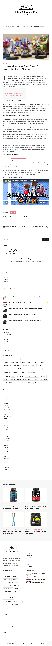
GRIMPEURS (6, 339)
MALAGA (28, 376)
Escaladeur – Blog (26, 259)
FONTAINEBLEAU (7, 372)
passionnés (31, 261)
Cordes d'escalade (7, 284)
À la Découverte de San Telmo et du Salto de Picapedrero (14, 226)
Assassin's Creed (7, 579)
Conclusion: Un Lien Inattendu (10, 97)
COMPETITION (16, 365)
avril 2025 (6, 427)
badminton (6, 362)
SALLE (5, 382)
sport (16, 382)
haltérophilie (23, 372)
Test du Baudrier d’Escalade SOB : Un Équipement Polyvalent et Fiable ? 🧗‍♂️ (25, 320)
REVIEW (5, 348)
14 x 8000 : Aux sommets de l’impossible (40, 226)
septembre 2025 (7, 416)
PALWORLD (13, 379)
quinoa (24, 379)
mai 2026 (6, 398)
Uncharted (30, 382)
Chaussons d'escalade (8, 275)
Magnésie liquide (7, 272)
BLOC (29, 362)
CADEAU (35, 362)
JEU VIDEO (19, 216)
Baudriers (6, 279)
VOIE (36, 382)
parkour (19, 379)
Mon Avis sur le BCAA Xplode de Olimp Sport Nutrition (35, 532)
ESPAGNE (35, 369)
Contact (16, 565)
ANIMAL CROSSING (7, 576)
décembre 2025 (7, 409)
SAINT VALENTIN (44, 379)
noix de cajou (35, 376)
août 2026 (6, 392)
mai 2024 (6, 451)
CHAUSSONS (6, 332)
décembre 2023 (7, 462)
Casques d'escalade (8, 286)
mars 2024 (6, 456)
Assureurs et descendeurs (9, 288)
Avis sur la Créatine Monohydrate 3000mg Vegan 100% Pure (12, 508)
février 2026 (6, 405)
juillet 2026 (6, 394)
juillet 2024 (6, 447)
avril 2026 (6, 400)
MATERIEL (6, 343)
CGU (12, 565)
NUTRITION (42, 376)
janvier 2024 (6, 460)
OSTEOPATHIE (6, 379)
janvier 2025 (6, 434)
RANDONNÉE (6, 345)
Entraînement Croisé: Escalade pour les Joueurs (14, 95)
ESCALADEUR (27, 369)
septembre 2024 (7, 443)
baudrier (17, 362)
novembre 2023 (7, 465)
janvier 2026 (6, 407)
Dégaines (6, 281)
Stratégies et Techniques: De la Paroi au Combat (14, 93)
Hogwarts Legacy (31, 372)
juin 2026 (6, 396)
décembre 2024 (7, 436)
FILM (40, 369)
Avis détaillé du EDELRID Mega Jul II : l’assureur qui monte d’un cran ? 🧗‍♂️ (24, 296)
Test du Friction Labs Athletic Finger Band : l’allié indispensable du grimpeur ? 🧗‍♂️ (26, 308)
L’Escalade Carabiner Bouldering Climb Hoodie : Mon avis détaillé (23, 314)
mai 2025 (6, 425)
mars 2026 (6, 403)
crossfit (33, 365)
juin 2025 (6, 423)
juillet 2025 (6, 420)
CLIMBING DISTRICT (8, 365)
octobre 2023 (6, 467)
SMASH (25, 216)
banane (12, 362)
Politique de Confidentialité (37, 643)
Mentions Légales (7, 563)
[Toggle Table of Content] (22, 90)
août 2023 (6, 469)
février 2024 (6, 458)
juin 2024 (6, 449)
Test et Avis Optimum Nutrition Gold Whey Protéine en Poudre (35, 508)
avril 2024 (6, 454)
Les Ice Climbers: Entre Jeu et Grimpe (12, 92)
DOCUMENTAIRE (40, 365)
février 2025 (6, 431)
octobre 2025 (6, 414)
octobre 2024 (6, 440)
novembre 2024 (7, 438)
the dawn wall (23, 382)
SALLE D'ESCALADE (8, 350)
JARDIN (39, 372)
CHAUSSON (41, 362)
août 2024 (6, 445)
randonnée (30, 379)
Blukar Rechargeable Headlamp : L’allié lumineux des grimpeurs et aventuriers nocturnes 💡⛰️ (28, 303)
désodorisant (6, 369)
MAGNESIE (6, 341)
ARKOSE (14, 576)
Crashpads (6, 277)
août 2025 (6, 418)
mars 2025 (6, 429)
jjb (13, 376)
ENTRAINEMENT (7, 334)
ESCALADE (5, 63)
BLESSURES (24, 362)
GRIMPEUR (15, 372)
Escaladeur (5, 72)
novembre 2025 (7, 412)
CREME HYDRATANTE (25, 365)
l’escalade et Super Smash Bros (18, 158)
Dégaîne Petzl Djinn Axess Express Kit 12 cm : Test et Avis (13, 532)
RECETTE (36, 379)
